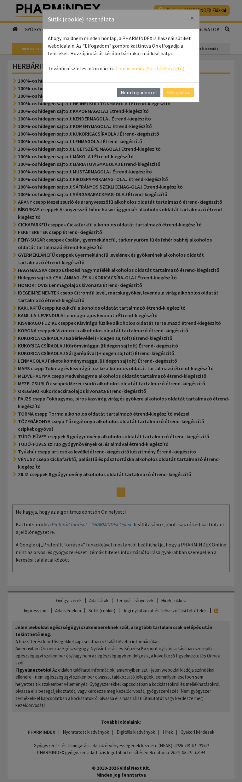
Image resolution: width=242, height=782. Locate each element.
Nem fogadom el (139, 92)
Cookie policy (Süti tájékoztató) (150, 68)
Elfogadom (178, 92)
